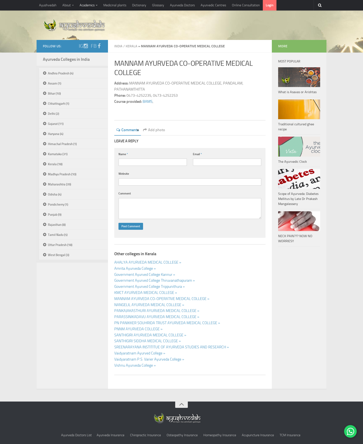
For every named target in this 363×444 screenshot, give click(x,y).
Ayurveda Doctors (182, 5)
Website (123, 174)
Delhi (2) (53, 114)
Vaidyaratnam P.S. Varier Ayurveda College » (149, 359)
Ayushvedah (48, 5)
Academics (87, 5)
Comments (130, 130)
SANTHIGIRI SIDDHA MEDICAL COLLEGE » (147, 341)
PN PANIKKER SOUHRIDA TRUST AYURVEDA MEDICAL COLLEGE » (167, 323)
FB (94, 46)
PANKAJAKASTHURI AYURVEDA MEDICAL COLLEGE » (156, 310)
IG (81, 46)
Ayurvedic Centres (213, 5)
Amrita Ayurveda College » (135, 268)
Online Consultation (246, 5)
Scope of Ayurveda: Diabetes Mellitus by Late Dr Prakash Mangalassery (298, 199)
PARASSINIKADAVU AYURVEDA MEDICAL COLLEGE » (156, 316)
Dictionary (139, 5)
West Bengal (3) (58, 255)
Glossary (158, 5)
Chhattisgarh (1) (58, 104)
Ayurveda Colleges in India (66, 59)
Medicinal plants (114, 5)
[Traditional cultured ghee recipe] (299, 109)
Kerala (131, 46)
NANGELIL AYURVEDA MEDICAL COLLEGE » (149, 305)
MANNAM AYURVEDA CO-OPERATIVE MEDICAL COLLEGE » (161, 298)
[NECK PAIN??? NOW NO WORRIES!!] (299, 221)
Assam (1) (54, 83)
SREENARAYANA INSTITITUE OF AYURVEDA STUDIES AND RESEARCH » (171, 347)
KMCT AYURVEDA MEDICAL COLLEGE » (145, 292)
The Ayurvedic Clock (292, 162)
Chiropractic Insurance (145, 435)
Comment (124, 193)
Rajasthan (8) (57, 225)
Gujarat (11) (55, 124)
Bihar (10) (54, 93)
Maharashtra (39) (59, 184)
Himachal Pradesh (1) (62, 144)
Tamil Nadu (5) (57, 235)
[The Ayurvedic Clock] (299, 146)
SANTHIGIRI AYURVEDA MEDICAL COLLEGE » (150, 335)
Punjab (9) (54, 215)
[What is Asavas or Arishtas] (299, 77)
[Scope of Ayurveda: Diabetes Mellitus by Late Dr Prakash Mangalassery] (299, 179)
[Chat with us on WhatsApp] (350, 431)
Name (123, 154)
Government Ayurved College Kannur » (144, 274)
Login (270, 5)
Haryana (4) (55, 134)
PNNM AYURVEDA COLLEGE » (138, 329)
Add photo (156, 130)
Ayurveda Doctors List (76, 435)
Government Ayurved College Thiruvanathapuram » (154, 280)
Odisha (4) (54, 194)
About (66, 5)
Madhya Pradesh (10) (62, 174)
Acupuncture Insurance (258, 435)
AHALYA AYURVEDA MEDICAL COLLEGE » (147, 262)
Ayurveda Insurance (110, 435)
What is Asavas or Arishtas (297, 92)
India (118, 46)
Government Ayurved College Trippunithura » (149, 286)
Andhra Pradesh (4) (60, 73)
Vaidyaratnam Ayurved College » (139, 353)
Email (197, 154)
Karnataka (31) (57, 154)
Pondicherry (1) (58, 204)
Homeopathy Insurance (219, 435)
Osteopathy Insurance (182, 435)
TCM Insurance (290, 435)
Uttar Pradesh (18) (60, 245)
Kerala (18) (55, 164)
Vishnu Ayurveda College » (135, 365)
